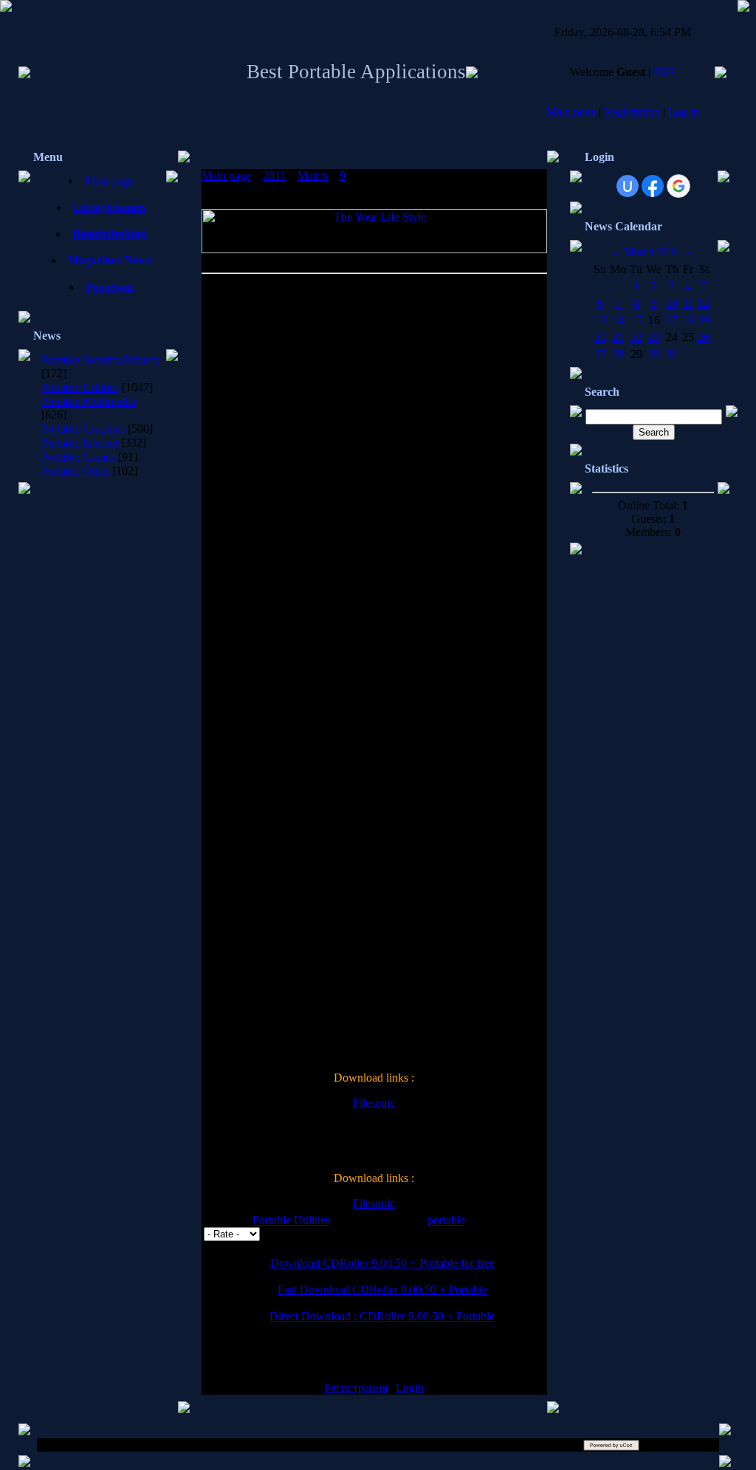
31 (672, 354)
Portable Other (75, 470)
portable (446, 1220)
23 (654, 337)
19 (703, 320)
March (313, 175)
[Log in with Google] (678, 186)
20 (600, 337)
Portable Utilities (80, 387)
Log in (683, 112)
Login (410, 1387)
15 (636, 320)
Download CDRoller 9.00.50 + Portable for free (382, 1263)
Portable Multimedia (88, 401)
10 (672, 303)
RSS (664, 72)
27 (600, 354)
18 (688, 320)
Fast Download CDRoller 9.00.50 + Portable (382, 1289)
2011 (274, 175)
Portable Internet (79, 442)
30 (654, 354)
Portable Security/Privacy (100, 360)
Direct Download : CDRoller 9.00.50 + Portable (382, 1316)
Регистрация (356, 1387)
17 (672, 320)
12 (703, 303)
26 (703, 337)
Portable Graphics (83, 428)
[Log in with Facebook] (653, 186)
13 (600, 320)
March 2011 (652, 252)
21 (618, 337)
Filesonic (374, 1102)
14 (618, 320)
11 (688, 303)
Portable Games (78, 456)
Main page (571, 112)
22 (636, 337)
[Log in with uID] (627, 186)
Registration (632, 112)
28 (618, 354)
